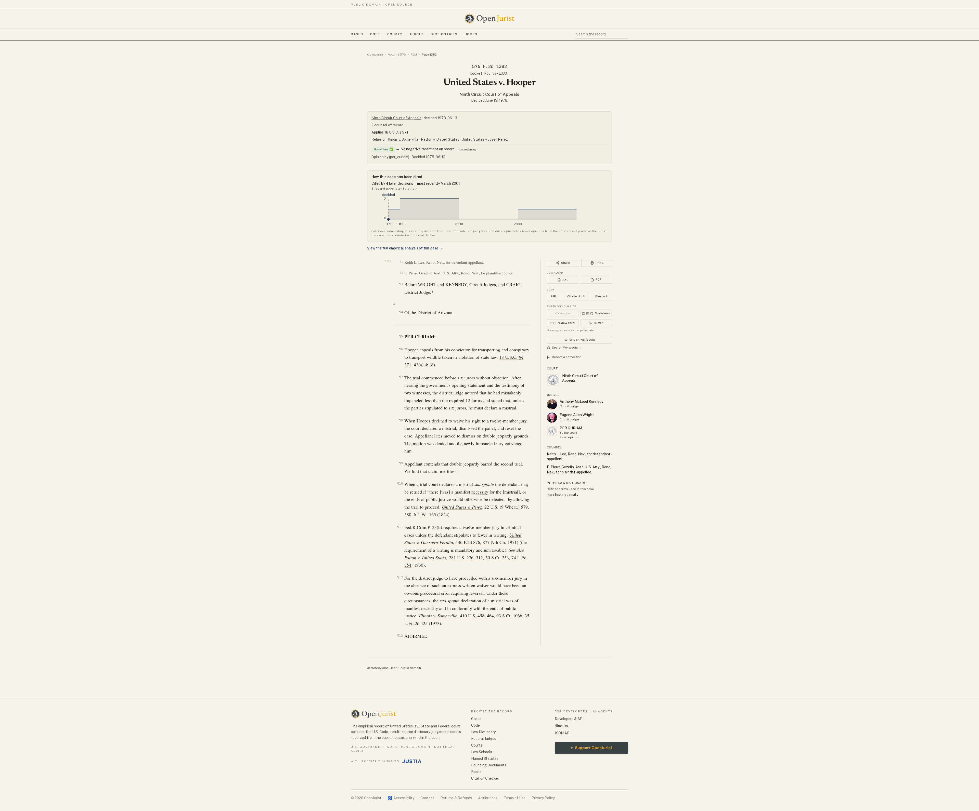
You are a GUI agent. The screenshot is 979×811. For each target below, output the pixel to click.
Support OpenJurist (591, 748)
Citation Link (576, 296)
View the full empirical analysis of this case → (405, 248)
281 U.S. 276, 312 (466, 557)
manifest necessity (471, 492)
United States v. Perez (462, 507)
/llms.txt (562, 726)
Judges (417, 34)
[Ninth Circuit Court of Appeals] (552, 431)
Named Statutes (484, 758)
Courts (395, 34)
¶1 (401, 261)
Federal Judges (483, 739)
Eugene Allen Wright (577, 415)
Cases (357, 34)
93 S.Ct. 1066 (509, 616)
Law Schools (481, 752)
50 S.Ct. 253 (497, 557)
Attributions (487, 798)
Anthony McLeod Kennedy (581, 402)
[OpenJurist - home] (489, 19)
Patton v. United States (440, 139)
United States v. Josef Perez (484, 139)
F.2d (414, 54)
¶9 (401, 463)
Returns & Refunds (456, 798)
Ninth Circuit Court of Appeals (489, 94)
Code (375, 34)
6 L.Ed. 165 (425, 514)
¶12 (400, 577)
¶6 (401, 349)
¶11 (400, 527)
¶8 (401, 420)
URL (554, 296)
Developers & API (569, 719)
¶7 (401, 377)
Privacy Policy (543, 798)
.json (393, 668)
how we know (466, 149)
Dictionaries (444, 34)
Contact (427, 798)
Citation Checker (485, 778)
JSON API (563, 733)
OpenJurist (375, 54)
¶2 (401, 272)
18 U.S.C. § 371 (396, 132)
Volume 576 (397, 54)
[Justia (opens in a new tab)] (412, 761)
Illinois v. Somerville (403, 139)
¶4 (401, 312)
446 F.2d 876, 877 (473, 542)
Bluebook (601, 296)
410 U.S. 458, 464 (477, 616)
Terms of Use (514, 798)
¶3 (401, 284)
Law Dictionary (483, 732)
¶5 (401, 336)
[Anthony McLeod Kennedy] (552, 404)
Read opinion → (571, 437)
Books (471, 34)
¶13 (400, 635)
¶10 (400, 483)
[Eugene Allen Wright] (552, 418)
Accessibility (401, 798)
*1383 (387, 261)
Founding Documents (488, 765)
